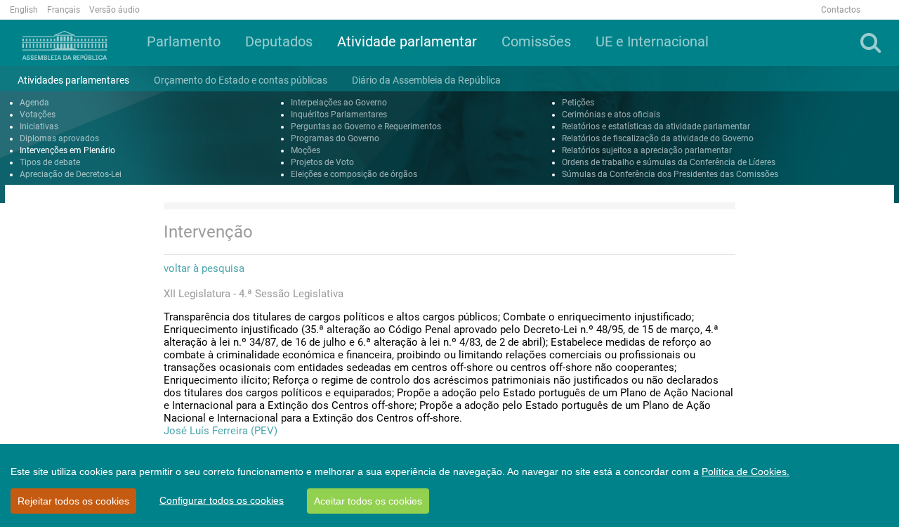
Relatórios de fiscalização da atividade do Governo (658, 138)
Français (63, 10)
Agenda (34, 103)
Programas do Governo (335, 138)
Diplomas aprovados (59, 138)
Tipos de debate (50, 162)
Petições (578, 103)
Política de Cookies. (745, 471)
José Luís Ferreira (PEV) (220, 430)
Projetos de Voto (322, 162)
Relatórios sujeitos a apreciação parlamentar (647, 150)
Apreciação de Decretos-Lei (71, 174)
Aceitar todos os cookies (368, 501)
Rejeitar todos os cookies (73, 501)
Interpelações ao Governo (339, 103)
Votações (37, 114)
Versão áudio (114, 10)
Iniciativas (39, 126)
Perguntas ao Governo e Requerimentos (366, 126)
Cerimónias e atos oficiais (611, 114)
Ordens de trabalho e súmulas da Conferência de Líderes (668, 162)
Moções (305, 150)
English (24, 10)
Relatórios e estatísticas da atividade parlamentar (656, 126)
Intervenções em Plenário (67, 150)
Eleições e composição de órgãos (354, 174)
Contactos (840, 10)
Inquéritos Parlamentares (339, 114)
